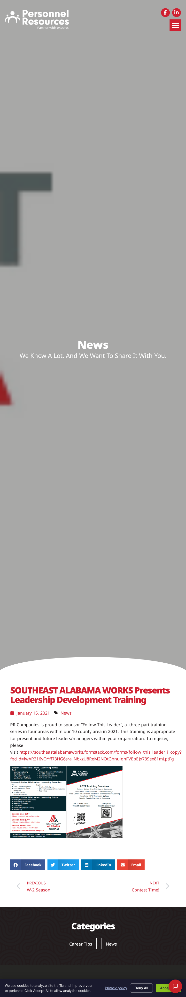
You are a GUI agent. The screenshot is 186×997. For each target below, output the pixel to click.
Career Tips (80, 944)
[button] (175, 25)
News (66, 713)
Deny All (141, 988)
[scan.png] (94, 837)
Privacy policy (116, 988)
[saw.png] (38, 837)
